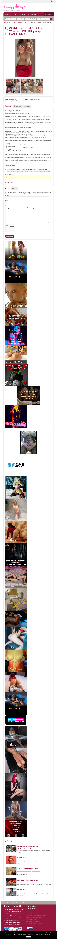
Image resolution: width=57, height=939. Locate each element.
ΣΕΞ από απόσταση (29, 171)
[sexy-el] (16, 682)
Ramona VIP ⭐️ (21, 889)
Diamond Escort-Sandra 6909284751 (27, 846)
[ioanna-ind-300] (16, 509)
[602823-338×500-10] (16, 760)
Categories (22, 14)
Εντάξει (28, 936)
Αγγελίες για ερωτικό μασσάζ (33, 921)
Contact (8, 188)
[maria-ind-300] (16, 487)
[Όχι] (55, 935)
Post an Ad (49, 14)
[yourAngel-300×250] (16, 335)
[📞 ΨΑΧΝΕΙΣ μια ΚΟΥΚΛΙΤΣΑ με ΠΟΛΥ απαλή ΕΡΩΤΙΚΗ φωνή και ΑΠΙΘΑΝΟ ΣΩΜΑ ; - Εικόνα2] (17, 82)
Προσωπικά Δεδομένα (27, 902)
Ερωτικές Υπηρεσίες (11, 22)
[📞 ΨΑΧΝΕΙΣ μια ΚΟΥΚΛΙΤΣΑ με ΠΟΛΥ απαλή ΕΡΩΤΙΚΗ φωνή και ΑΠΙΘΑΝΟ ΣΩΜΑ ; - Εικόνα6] (9, 89)
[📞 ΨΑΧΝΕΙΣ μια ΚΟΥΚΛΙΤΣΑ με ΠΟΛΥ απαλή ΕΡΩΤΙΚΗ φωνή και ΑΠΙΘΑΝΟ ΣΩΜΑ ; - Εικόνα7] (17, 89)
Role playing (41, 169)
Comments (27, 106)
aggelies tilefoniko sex (11, 169)
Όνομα (7, 195)
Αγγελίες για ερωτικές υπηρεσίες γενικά (36, 915)
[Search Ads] (51, 19)
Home (16, 14)
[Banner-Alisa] (16, 660)
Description (8, 106)
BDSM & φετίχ (38, 917)
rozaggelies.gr (9, 14)
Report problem (10, 182)
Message (7, 211)
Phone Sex (36, 169)
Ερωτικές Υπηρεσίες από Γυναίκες (27, 848)
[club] (16, 737)
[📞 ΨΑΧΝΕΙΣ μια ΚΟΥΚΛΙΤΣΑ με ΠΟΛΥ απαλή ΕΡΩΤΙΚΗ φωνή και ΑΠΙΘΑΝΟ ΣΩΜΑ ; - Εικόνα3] (24, 82)
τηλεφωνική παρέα (38, 171)
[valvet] (16, 354)
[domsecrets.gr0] (16, 554)
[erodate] (28, 395)
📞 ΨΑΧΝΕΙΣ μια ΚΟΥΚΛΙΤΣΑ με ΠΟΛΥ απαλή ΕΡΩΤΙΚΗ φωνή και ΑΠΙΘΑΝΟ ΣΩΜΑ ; (24, 30)
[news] (16, 464)
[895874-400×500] (16, 787)
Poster (15, 188)
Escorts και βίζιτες (30, 917)
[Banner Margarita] (16, 577)
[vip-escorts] (16, 271)
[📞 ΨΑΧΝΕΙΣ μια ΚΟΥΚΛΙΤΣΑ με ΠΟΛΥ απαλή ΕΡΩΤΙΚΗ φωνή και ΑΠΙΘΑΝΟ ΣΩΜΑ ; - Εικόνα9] (32, 89)
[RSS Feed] (51, 1)
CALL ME (23, 169)
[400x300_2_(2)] (16, 828)
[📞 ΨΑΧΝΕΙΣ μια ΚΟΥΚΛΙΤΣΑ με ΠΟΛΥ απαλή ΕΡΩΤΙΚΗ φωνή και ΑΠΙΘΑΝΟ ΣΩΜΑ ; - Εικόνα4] (32, 82)
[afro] (28, 442)
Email (6, 200)
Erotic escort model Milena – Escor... (27, 880)
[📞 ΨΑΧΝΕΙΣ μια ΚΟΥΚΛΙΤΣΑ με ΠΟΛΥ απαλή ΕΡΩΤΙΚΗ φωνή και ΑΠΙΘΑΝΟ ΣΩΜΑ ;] (25, 58)
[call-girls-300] (16, 295)
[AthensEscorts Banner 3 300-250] (16, 316)
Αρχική (5, 22)
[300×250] (16, 250)
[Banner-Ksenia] (16, 638)
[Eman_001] (16, 618)
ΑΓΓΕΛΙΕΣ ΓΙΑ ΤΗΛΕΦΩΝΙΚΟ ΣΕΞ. (17, 171)
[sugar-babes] (16, 720)
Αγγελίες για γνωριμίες (31, 919)
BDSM (18, 169)
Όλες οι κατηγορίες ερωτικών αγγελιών (35, 925)
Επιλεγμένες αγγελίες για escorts (34, 923)
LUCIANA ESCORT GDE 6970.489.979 (28, 869)
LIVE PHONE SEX (29, 169)
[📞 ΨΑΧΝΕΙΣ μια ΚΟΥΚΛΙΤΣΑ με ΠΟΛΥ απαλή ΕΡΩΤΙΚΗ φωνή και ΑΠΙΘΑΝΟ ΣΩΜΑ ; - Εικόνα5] (39, 82)
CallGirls (18, 848)
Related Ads (18, 106)
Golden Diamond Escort (21, 871)
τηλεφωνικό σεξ (46, 171)
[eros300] (16, 416)
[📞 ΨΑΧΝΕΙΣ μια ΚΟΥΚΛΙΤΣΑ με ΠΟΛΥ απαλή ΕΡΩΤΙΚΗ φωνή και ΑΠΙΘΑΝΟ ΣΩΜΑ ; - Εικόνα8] (24, 89)
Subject (7, 205)
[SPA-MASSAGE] (16, 599)
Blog (28, 14)
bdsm (20, 913)
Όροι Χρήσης (34, 14)
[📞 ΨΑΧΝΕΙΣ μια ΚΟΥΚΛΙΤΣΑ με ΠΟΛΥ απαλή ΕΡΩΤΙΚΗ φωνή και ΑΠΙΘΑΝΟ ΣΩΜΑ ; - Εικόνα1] (9, 82)
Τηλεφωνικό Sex (19, 22)
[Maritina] (16, 532)
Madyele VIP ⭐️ (21, 857)
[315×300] (16, 374)
